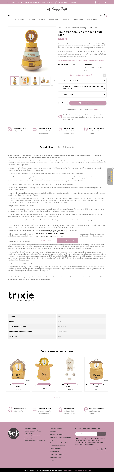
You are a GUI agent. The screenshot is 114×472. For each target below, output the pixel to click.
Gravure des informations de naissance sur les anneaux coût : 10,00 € (81, 87)
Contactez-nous (55, 457)
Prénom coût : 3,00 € (69, 80)
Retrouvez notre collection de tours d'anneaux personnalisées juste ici (81, 60)
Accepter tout (68, 241)
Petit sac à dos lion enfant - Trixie (96, 386)
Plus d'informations (42, 236)
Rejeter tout (46, 241)
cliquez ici (96, 109)
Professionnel (54, 451)
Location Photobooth (57, 454)
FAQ (51, 440)
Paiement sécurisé (56, 434)
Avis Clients (109, 177)
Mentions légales (56, 428)
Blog (104, 2)
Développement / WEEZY (84, 470)
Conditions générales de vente (60, 437)
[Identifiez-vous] (101, 15)
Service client (67, 2)
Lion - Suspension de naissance (70, 386)
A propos (53, 431)
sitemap (52, 460)
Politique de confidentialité (59, 443)
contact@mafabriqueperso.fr (34, 440)
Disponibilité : (63, 64)
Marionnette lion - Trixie (44, 386)
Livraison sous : (89, 64)
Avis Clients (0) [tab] (66, 147)
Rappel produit (55, 448)
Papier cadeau (66, 94)
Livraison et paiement (57, 446)
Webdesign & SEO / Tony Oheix (70, 470)
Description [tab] (46, 147)
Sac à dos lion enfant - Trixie (18, 386)
